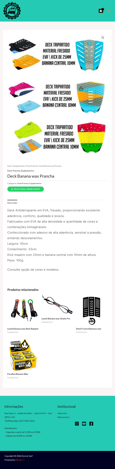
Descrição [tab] (12, 202)
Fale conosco (63, 417)
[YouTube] (84, 423)
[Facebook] (91, 423)
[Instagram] (77, 423)
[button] (103, 37)
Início (9, 166)
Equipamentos (19, 166)
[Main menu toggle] (109, 11)
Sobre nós (62, 413)
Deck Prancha (32, 166)
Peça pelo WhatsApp (27, 189)
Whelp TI (20, 460)
